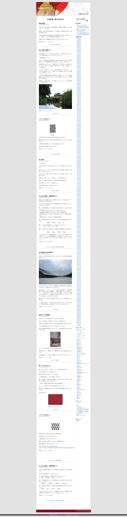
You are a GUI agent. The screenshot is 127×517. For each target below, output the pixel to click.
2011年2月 (79, 278)
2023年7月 (79, 83)
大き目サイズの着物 (80, 354)
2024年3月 (79, 72)
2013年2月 (79, 247)
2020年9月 (79, 128)
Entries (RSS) (80, 511)
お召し (78, 330)
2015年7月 (79, 208)
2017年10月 (79, 173)
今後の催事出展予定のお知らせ (82, 26)
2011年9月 (79, 269)
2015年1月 (79, 216)
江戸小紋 (78, 373)
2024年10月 (79, 63)
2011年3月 (79, 277)
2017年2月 (79, 183)
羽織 (59, 246)
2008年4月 (79, 323)
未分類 (78, 371)
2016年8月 (79, 191)
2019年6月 (79, 148)
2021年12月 (79, 108)
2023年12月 (79, 76)
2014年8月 (79, 223)
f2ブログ (78, 402)
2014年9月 (79, 222)
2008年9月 (79, 317)
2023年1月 (79, 91)
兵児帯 (78, 343)
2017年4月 (79, 181)
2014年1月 (79, 232)
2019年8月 (79, 145)
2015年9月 (79, 206)
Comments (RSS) (87, 511)
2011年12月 (79, 265)
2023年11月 (79, 78)
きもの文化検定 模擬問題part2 (48, 466)
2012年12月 (79, 249)
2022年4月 (79, 103)
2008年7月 (79, 319)
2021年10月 (79, 111)
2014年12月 (79, 218)
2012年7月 (79, 256)
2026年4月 (79, 42)
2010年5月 (79, 290)
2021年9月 (79, 112)
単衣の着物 (79, 347)
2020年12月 (79, 124)
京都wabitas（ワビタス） (81, 407)
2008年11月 (79, 314)
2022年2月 (79, 105)
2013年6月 (79, 241)
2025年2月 (79, 59)
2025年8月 (79, 51)
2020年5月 (79, 133)
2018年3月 (79, 166)
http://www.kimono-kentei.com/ (45, 201)
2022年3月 (79, 104)
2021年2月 (79, 121)
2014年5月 (79, 227)
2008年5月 (79, 322)
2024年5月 (79, 70)
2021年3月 (79, 120)
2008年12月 (79, 313)
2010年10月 (79, 284)
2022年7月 (79, 99)
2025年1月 (79, 60)
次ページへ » (55, 505)
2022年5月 (79, 101)
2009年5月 (79, 306)
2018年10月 (79, 158)
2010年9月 (79, 285)
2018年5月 (79, 165)
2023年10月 (79, 79)
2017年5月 (79, 179)
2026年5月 (79, 41)
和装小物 (78, 350)
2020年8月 (79, 129)
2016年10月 (79, 189)
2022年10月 (79, 95)
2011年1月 (79, 280)
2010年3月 (79, 293)
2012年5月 (79, 259)
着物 (59, 44)
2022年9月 (79, 96)
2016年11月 (79, 187)
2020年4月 (79, 134)
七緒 (78, 339)
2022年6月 (79, 100)
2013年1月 (79, 248)
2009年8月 (79, 302)
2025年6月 (79, 54)
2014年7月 (79, 224)
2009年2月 (79, 310)
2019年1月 (79, 154)
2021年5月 (79, 117)
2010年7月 (79, 288)
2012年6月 (79, 257)
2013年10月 (79, 236)
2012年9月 (79, 253)
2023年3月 (79, 88)
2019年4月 (79, 150)
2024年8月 (79, 66)
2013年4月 (79, 244)
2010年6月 (79, 289)
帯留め (78, 362)
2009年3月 (79, 309)
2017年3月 (79, 182)
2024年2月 (79, 74)
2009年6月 (79, 305)
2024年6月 (79, 68)
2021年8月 (79, 113)
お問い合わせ (79, 406)
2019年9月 (79, 144)
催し (78, 342)
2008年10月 (79, 315)
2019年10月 (79, 142)
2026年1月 (79, 46)
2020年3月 (79, 136)
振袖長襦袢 (79, 367)
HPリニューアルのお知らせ (82, 25)
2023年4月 (79, 87)
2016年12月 (79, 186)
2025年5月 (79, 55)
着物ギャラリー (80, 414)
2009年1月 (79, 311)
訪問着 (78, 392)
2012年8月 (79, 255)
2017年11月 (79, 171)
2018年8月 (79, 161)
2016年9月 (79, 190)
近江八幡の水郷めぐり (45, 50)
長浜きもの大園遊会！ (45, 315)
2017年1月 (79, 185)
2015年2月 (79, 215)
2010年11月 (79, 282)
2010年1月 (79, 296)
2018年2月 (79, 167)
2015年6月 (79, 210)
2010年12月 (79, 281)
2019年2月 (79, 153)
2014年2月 (79, 231)
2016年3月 (79, 198)
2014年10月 (79, 220)
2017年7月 (79, 177)
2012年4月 (79, 260)
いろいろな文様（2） (45, 415)
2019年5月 (79, 149)
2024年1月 (79, 75)
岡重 (78, 356)
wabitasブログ (45, 8)
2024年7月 (79, 67)
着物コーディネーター (81, 415)
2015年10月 (79, 204)
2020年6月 (79, 132)
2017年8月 (79, 175)
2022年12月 (79, 92)
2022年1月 (79, 107)
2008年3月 (79, 325)
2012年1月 (79, 264)
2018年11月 (79, 157)
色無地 (78, 388)
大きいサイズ (79, 352)
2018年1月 (79, 169)
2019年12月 (79, 140)
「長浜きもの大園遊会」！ (60, 318)
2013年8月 (79, 239)
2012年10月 (79, 252)
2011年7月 (79, 272)
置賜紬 (78, 384)
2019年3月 (79, 152)
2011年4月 (79, 276)
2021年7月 (79, 115)
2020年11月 (79, 125)
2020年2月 (79, 137)
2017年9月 (79, 174)
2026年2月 (79, 45)
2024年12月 (79, 62)
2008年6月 (79, 321)
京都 (56, 44)
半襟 (78, 346)
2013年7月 (79, 240)
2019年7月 (79, 146)
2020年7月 (79, 130)
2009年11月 (79, 298)
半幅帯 (78, 344)
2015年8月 (79, 207)
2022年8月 (79, 97)
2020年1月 (79, 138)
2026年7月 (79, 38)
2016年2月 (79, 199)
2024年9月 (79, 64)
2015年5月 (79, 211)
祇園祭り (78, 380)
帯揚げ (78, 360)
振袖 (78, 365)
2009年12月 (79, 297)
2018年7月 (79, 162)
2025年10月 (79, 50)
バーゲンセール (80, 335)
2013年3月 (79, 245)
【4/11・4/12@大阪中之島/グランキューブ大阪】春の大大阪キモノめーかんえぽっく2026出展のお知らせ (82, 33)
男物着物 (78, 376)
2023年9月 (79, 80)
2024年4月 (79, 71)
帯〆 (78, 359)
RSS (79, 420)
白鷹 (78, 377)
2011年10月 (79, 268)
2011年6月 (79, 273)
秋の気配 (41, 159)
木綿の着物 (79, 369)
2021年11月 (79, 109)
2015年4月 (79, 212)
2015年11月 (79, 203)
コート (78, 331)
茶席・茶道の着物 (80, 389)
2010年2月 (79, 294)
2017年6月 (79, 178)
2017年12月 (79, 170)
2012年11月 (79, 251)
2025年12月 (79, 47)
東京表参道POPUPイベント (82, 372)
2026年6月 (79, 39)
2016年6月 (79, 194)
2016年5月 (79, 195)
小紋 (54, 246)
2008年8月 (79, 318)
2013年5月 (79, 243)
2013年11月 (79, 235)
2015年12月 (79, 202)
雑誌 (78, 396)
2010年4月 (79, 292)
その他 (78, 334)
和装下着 (78, 348)
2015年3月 (79, 214)
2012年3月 (79, 261)
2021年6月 (79, 116)
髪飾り (78, 397)
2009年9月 (79, 301)
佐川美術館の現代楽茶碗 (46, 252)
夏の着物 (78, 351)
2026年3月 (79, 43)
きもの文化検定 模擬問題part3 (48, 196)
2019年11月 (79, 141)
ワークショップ (80, 338)
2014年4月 (79, 228)
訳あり (78, 393)
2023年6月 (79, 84)
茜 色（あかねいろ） (45, 365)
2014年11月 (79, 219)
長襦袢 (62, 246)
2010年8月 (79, 286)
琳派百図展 (42, 23)
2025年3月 (79, 58)
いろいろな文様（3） (45, 119)
